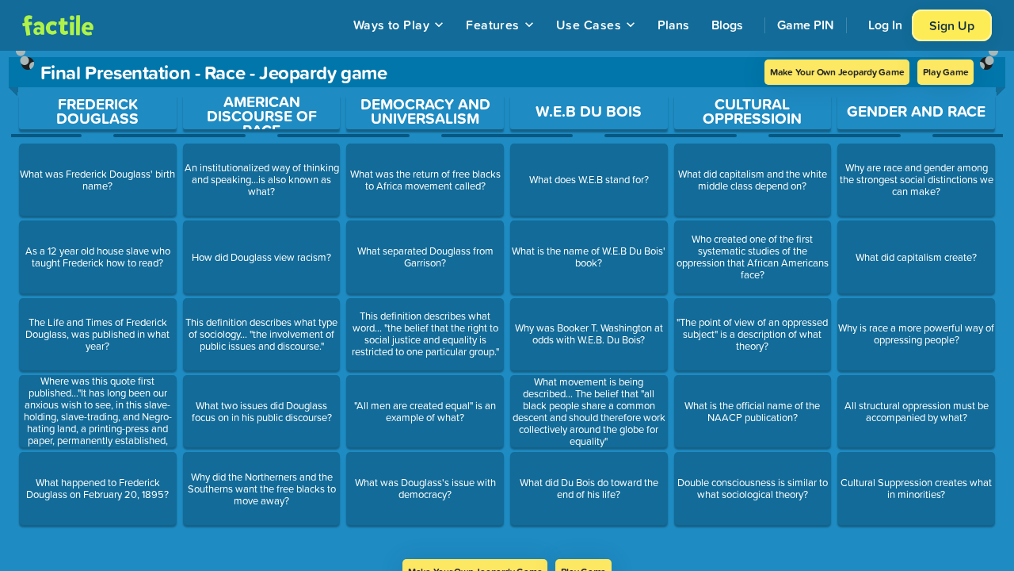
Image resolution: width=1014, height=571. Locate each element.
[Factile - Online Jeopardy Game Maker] (57, 25)
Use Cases (588, 24)
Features (493, 24)
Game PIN (805, 24)
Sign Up (951, 25)
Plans (673, 24)
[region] (507, 305)
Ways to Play (391, 24)
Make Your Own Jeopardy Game (837, 72)
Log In (885, 24)
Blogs (727, 24)
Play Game (945, 72)
